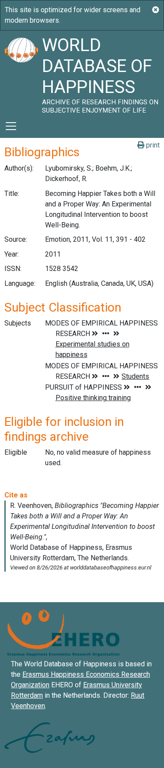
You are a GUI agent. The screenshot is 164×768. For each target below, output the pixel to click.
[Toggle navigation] (10, 126)
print (152, 145)
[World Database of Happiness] (21, 72)
